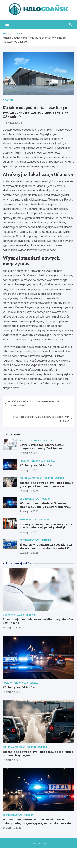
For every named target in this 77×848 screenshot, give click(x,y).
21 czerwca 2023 (12, 122)
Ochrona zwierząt (31, 478)
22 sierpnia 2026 (29, 532)
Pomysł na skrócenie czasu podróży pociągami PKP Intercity (40, 418)
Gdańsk (8, 100)
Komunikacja (28, 519)
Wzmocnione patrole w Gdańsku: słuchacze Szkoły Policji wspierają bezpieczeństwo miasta (44, 506)
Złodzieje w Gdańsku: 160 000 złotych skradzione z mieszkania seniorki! (46, 546)
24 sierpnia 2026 (29, 453)
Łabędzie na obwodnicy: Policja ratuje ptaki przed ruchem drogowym (46, 484)
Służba (50, 461)
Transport (44, 519)
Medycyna (26, 440)
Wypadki (60, 478)
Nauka (37, 440)
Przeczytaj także (18, 563)
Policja (24, 461)
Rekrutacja (38, 461)
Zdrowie (47, 440)
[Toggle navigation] (7, 24)
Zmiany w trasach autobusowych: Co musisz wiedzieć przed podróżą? (46, 525)
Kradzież (46, 540)
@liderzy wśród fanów (36, 465)
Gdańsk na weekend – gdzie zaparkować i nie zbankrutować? (33, 403)
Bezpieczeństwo (29, 499)
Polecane (12, 434)
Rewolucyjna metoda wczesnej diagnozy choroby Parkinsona (42, 446)
